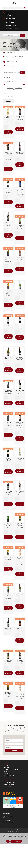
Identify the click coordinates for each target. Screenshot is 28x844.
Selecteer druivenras (8, 96)
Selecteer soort (7, 77)
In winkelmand (8, 132)
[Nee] (26, 838)
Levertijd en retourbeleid (9, 782)
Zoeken (22, 35)
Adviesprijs (6, 119)
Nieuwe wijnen (7, 773)
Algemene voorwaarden (9, 784)
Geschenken (6, 767)
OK (8, 841)
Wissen (8, 101)
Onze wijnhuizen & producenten (11, 769)
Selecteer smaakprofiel (9, 81)
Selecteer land (7, 93)
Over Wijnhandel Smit (9, 775)
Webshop (6, 765)
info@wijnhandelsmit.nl (12, 28)
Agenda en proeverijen (9, 771)
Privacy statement (8, 786)
